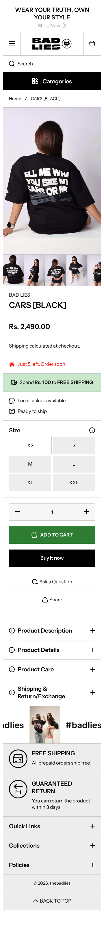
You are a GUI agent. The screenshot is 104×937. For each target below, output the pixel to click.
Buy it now (52, 558)
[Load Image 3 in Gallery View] (55, 270)
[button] (92, 43)
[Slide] (92, 430)
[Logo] (52, 43)
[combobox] (52, 64)
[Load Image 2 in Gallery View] (34, 270)
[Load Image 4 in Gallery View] (76, 270)
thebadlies (60, 883)
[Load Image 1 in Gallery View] (13, 270)
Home (15, 98)
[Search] (9, 64)
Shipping (19, 346)
